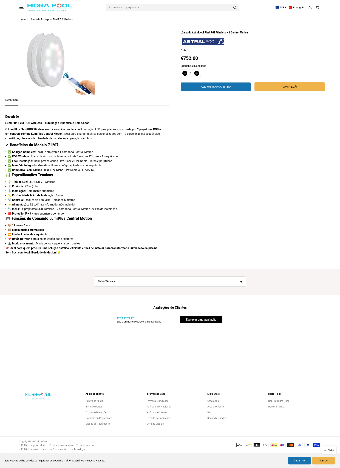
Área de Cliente (215, 406)
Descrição (11, 100)
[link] (48, 395)
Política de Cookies (156, 412)
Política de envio (30, 449)
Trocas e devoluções (97, 412)
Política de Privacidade (158, 406)
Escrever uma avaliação (201, 319)
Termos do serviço (86, 445)
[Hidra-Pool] (49, 7)
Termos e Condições (157, 400)
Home (22, 19)
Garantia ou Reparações (99, 418)
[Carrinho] (317, 7)
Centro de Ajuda (94, 400)
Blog (209, 412)
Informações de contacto (56, 449)
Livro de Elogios (155, 423)
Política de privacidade (33, 445)
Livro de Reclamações (158, 418)
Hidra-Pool (42, 441)
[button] (21, 7)
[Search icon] (235, 7)
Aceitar (323, 460)
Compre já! (289, 86)
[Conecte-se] (310, 7)
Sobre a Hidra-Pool (278, 400)
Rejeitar (299, 460)
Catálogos (213, 400)
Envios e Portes (94, 406)
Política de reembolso (61, 445)
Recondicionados (216, 418)
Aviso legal (79, 449)
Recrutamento (276, 406)
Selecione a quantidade (193, 65)
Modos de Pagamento (98, 423)
